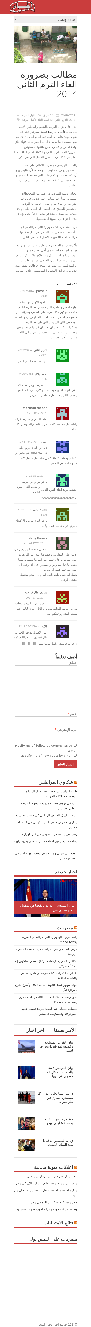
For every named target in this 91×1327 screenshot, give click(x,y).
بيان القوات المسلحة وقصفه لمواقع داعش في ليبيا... (55, 1046)
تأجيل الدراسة (56, 132)
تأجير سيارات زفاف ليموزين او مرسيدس (52, 1176)
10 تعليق (48, 115)
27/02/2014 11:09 (36, 543)
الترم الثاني (61, 120)
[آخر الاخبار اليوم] (22, 12)
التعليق (73, 663)
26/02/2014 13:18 (29, 626)
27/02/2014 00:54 (36, 597)
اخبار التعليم (28, 115)
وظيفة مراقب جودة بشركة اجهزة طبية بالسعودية (47, 1209)
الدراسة (48, 120)
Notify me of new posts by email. (46, 755)
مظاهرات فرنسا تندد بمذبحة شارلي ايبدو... (58, 1121)
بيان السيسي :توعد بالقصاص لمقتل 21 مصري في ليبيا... (47, 907)
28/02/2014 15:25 (36, 413)
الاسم (72, 714)
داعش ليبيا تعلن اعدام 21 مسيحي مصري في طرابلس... (55, 1097)
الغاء (40, 120)
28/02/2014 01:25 (36, 475)
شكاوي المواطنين (56, 781)
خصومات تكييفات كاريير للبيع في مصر (53, 1202)
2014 (72, 120)
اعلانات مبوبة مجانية (53, 1167)
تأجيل (33, 120)
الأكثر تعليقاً (65, 1030)
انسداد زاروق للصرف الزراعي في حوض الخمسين (46, 815)
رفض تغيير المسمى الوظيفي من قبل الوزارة (49, 834)
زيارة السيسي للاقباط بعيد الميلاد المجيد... (58, 1142)
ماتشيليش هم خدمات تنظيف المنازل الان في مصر (46, 1183)
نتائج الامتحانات (58, 1222)
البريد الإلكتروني (66, 730)
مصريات (65, 927)
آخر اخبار (35, 1030)
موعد (25, 120)
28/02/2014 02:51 (29, 442)
